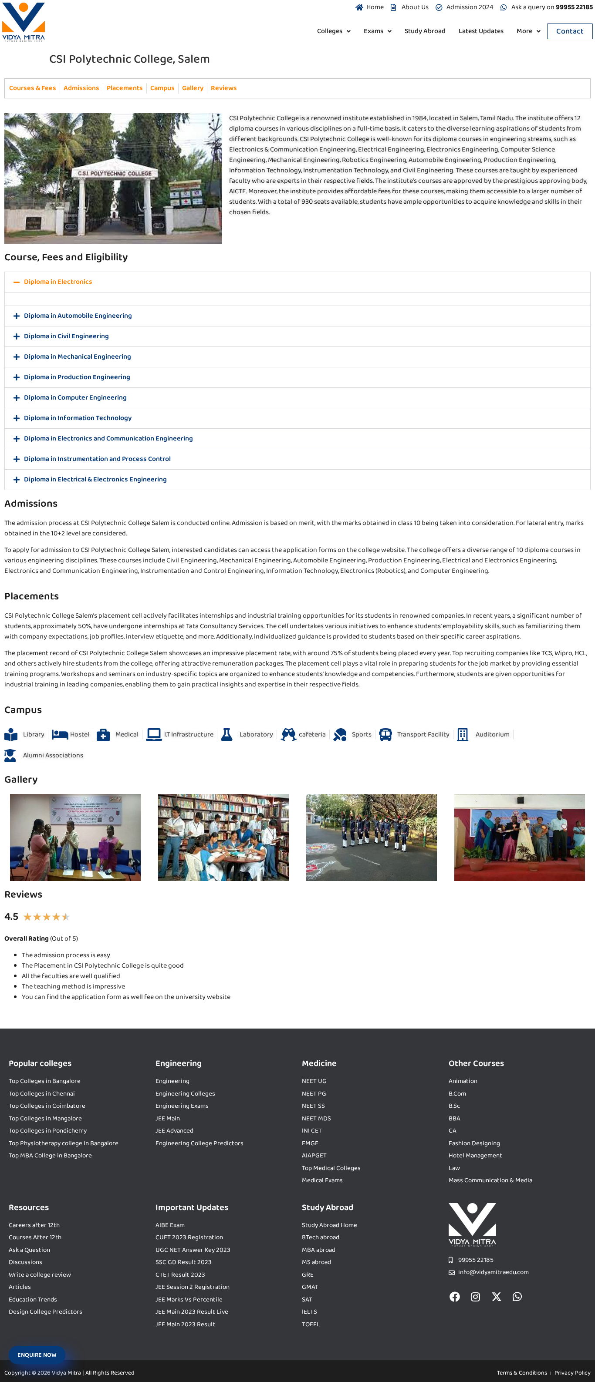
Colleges (329, 31)
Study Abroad (425, 31)
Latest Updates (481, 31)
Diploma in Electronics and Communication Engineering (108, 438)
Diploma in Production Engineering (77, 377)
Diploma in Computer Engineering (75, 397)
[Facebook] (454, 1296)
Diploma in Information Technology (78, 418)
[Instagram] (475, 1296)
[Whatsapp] (517, 1296)
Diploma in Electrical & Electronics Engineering (95, 479)
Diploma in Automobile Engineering (78, 315)
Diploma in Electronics (58, 281)
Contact (570, 31)
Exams (373, 31)
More (524, 31)
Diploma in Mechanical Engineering (77, 356)
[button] (334, 31)
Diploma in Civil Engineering (66, 336)
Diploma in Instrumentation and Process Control (97, 459)
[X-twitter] (496, 1296)
